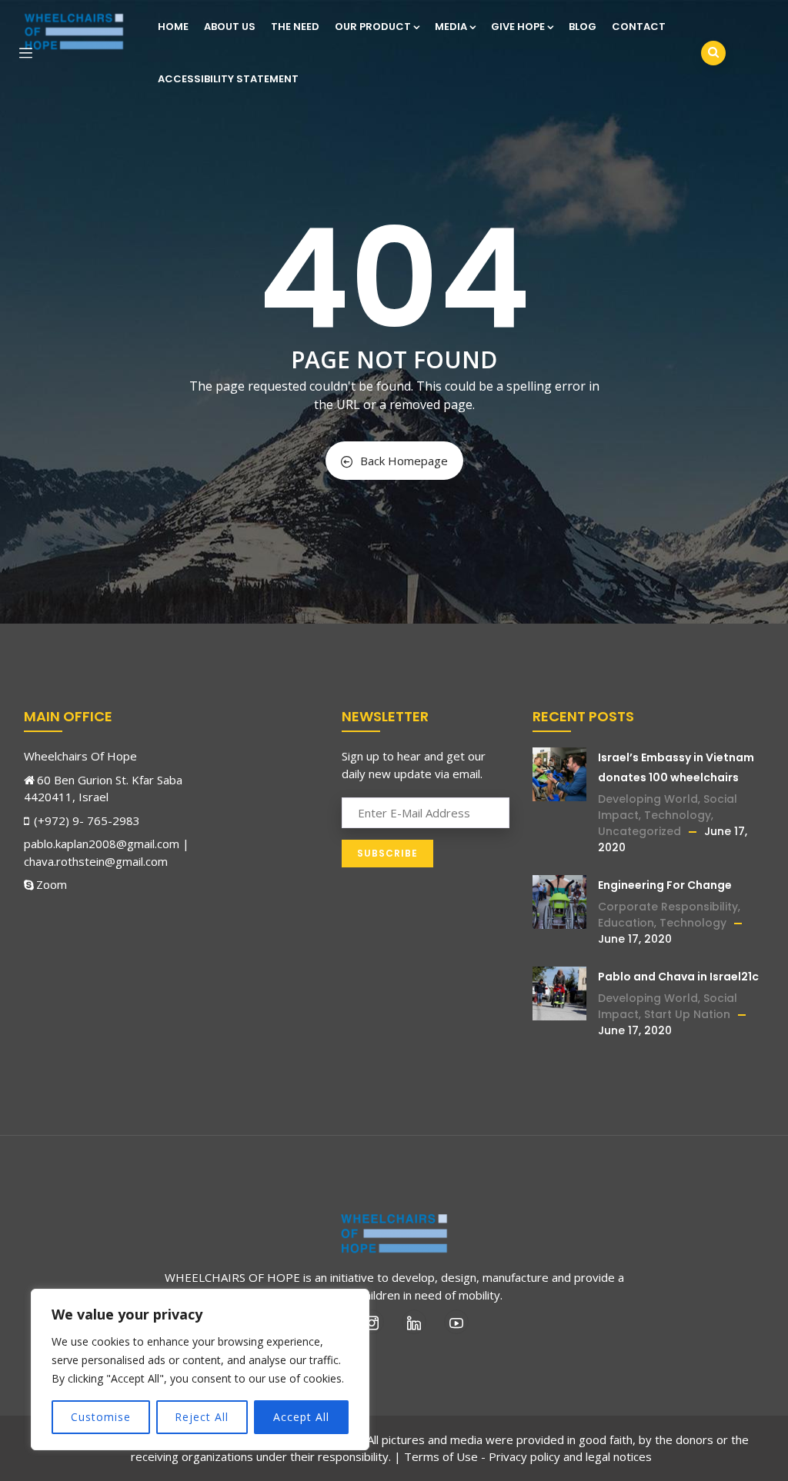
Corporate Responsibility (668, 906)
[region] (200, 1369)
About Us (229, 26)
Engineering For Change (665, 885)
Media (451, 26)
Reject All (202, 1416)
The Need (295, 26)
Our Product (373, 26)
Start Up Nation (687, 1014)
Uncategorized (639, 831)
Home (173, 26)
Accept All (301, 1416)
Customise (101, 1416)
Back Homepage (404, 460)
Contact (639, 26)
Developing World (648, 799)
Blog (582, 26)
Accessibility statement (228, 79)
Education (626, 922)
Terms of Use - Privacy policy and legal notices (528, 1456)
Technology (677, 815)
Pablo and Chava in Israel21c (678, 976)
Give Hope (518, 26)
